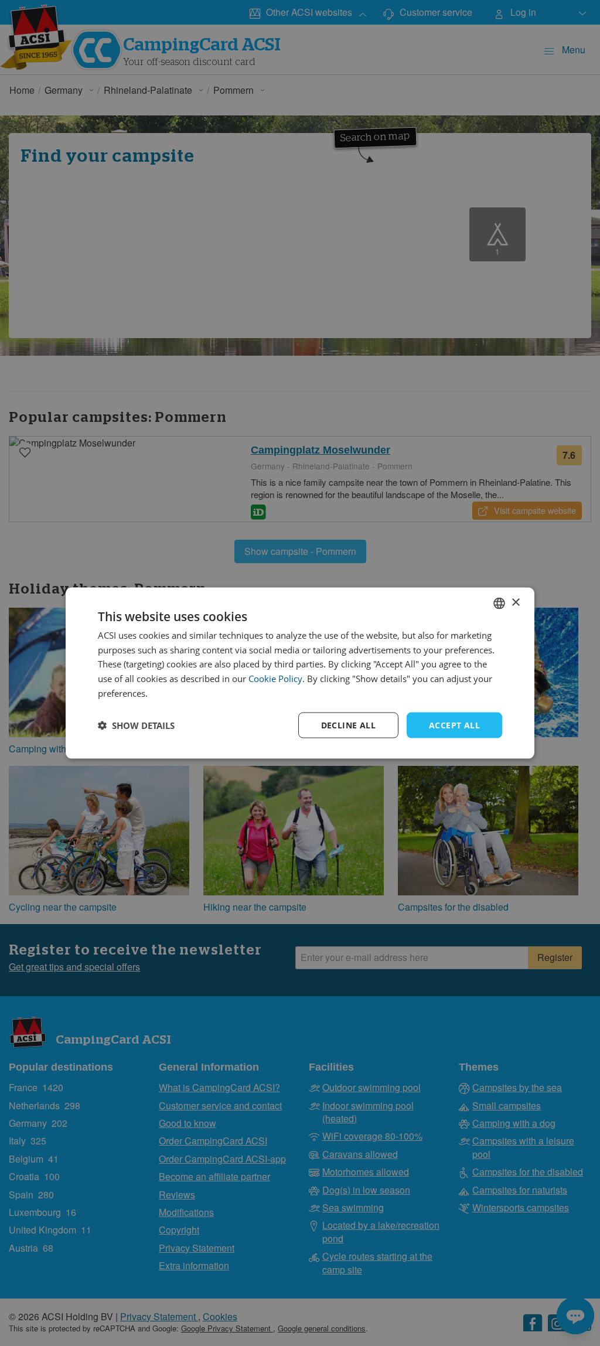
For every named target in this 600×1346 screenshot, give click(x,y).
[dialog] (300, 673)
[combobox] (499, 603)
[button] (136, 725)
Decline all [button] (348, 724)
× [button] (515, 602)
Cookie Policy (275, 678)
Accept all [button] (454, 724)
